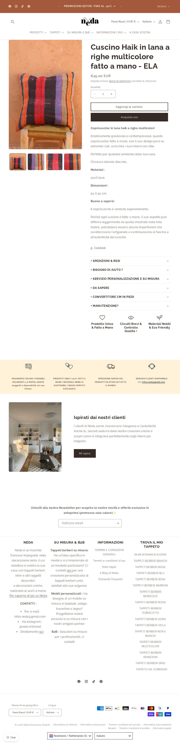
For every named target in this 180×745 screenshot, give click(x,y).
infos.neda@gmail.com (153, 382)
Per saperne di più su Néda (28, 595)
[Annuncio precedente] (59, 6)
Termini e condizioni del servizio (124, 725)
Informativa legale (162, 728)
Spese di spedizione (120, 81)
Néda (26, 725)
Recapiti (112, 728)
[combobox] (70, 735)
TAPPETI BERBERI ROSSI (150, 602)
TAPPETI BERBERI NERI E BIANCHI (150, 633)
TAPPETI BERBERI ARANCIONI (150, 654)
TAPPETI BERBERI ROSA (150, 579)
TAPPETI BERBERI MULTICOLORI (150, 644)
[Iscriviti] (117, 523)
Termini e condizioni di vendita (134, 728)
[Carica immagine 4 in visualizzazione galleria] (72, 162)
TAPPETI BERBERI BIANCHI (150, 560)
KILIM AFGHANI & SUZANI (150, 554)
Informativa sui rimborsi (65, 725)
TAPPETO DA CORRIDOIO (152, 669)
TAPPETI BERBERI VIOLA (150, 625)
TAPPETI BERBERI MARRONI (150, 585)
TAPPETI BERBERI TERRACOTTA (150, 610)
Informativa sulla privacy (92, 725)
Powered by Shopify (40, 725)
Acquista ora (129, 117)
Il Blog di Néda (109, 573)
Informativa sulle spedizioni (157, 725)
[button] (13, 22)
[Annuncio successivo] (121, 6)
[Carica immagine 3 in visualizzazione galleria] (54, 162)
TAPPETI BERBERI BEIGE (150, 567)
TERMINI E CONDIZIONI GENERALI (109, 552)
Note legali (109, 566)
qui (41, 631)
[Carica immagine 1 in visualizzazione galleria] (18, 162)
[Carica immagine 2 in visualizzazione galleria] (36, 162)
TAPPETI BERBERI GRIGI (150, 663)
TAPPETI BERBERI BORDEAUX (150, 594)
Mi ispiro (85, 453)
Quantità (95, 87)
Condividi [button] (100, 248)
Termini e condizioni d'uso (109, 560)
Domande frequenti (110, 579)
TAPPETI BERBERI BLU (150, 573)
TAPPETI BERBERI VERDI (150, 619)
